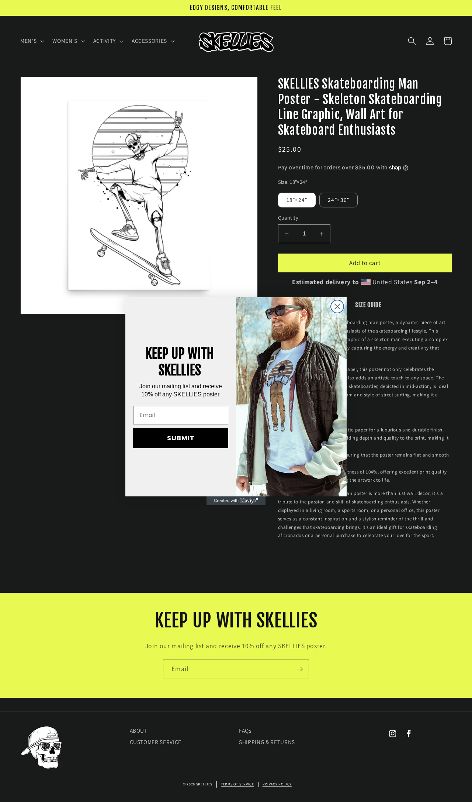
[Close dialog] (337, 306)
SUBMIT (181, 438)
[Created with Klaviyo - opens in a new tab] (236, 500)
